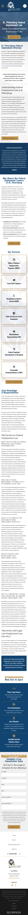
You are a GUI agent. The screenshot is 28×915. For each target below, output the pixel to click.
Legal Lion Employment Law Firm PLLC (16, 51)
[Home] (13, 6)
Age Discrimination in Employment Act (14, 455)
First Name (3, 771)
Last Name (3, 778)
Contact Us (13, 37)
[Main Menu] (2, 6)
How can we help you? (6, 803)
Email (2, 791)
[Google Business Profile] (12, 885)
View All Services (13, 382)
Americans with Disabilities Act (18, 453)
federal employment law (7, 217)
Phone (2, 784)
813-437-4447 (13, 853)
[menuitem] (14, 903)
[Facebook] (15, 885)
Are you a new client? (6, 797)
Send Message (14, 827)
